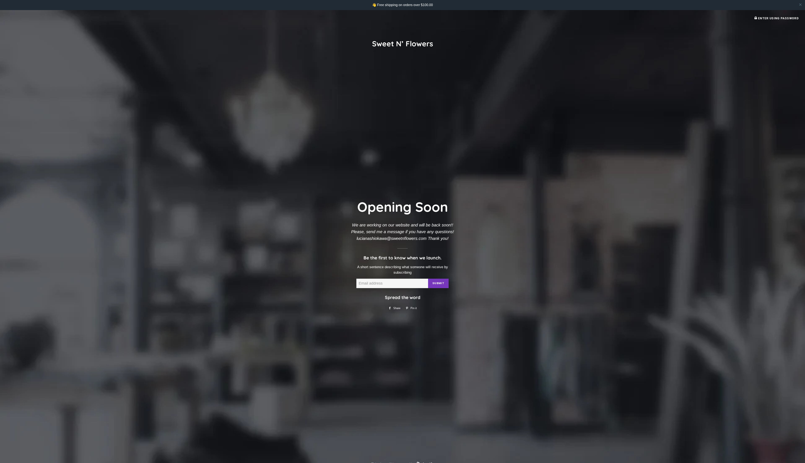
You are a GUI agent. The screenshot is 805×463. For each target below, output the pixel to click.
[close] (800, 4)
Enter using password (778, 18)
